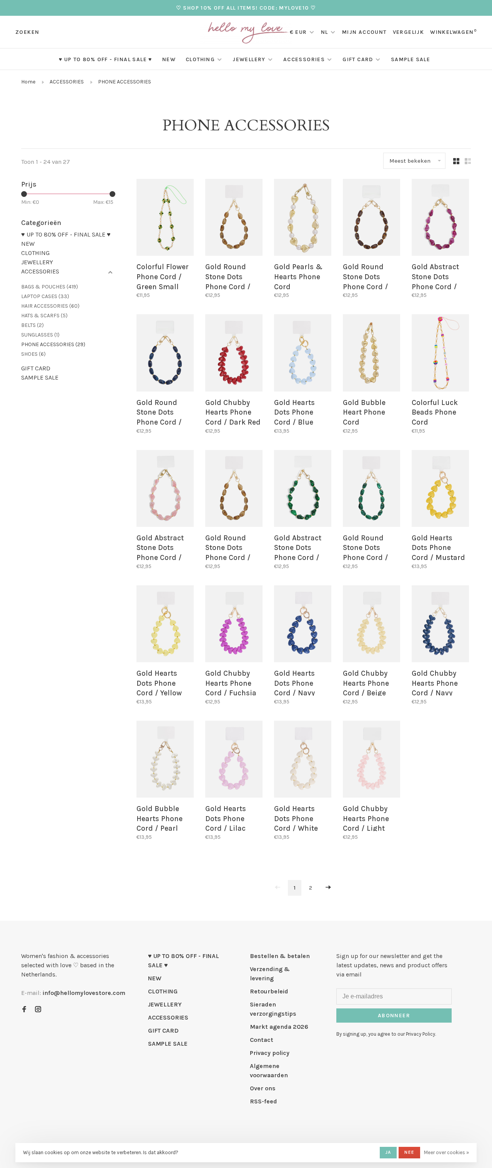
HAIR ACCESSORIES (50, 306)
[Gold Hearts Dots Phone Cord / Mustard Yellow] (440, 490)
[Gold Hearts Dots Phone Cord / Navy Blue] (302, 625)
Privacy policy (269, 1052)
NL (324, 32)
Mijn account (364, 32)
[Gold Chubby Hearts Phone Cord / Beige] (371, 625)
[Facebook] (24, 1009)
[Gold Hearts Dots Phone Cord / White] (302, 760)
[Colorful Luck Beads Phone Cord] (440, 354)
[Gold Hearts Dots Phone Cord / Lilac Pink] (234, 760)
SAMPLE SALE (410, 59)
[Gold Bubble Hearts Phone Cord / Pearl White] (165, 760)
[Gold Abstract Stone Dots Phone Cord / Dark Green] (302, 490)
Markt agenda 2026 (279, 1026)
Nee (409, 1152)
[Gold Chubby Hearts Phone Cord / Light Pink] (371, 760)
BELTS (32, 325)
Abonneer (394, 1015)
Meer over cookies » (446, 1152)
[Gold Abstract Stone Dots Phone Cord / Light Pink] (165, 490)
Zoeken (27, 32)
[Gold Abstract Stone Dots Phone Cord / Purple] (440, 218)
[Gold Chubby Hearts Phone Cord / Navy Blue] (440, 625)
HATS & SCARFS (44, 315)
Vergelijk (408, 32)
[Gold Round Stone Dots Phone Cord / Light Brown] (234, 218)
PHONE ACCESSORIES (124, 81)
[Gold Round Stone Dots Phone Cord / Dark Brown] (371, 218)
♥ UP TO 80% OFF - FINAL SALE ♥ (105, 59)
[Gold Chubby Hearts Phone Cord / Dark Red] (234, 354)
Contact (261, 1039)
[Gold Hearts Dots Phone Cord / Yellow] (165, 625)
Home (28, 81)
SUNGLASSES (40, 335)
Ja (388, 1152)
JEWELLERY (249, 59)
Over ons (263, 1088)
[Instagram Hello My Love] (38, 1009)
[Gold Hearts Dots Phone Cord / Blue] (302, 354)
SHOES (33, 354)
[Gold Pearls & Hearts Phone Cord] (302, 218)
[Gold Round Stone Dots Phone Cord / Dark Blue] (165, 354)
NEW (169, 59)
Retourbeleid (269, 991)
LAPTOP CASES (45, 296)
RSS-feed (263, 1101)
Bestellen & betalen (280, 956)
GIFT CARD (357, 59)
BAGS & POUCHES (49, 286)
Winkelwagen (453, 32)
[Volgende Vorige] (328, 888)
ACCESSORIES (304, 59)
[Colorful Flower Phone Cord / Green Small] (165, 218)
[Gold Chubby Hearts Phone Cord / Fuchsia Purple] (234, 625)
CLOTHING (200, 59)
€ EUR (299, 32)
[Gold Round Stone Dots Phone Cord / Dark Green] (371, 490)
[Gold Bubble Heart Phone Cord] (371, 354)
